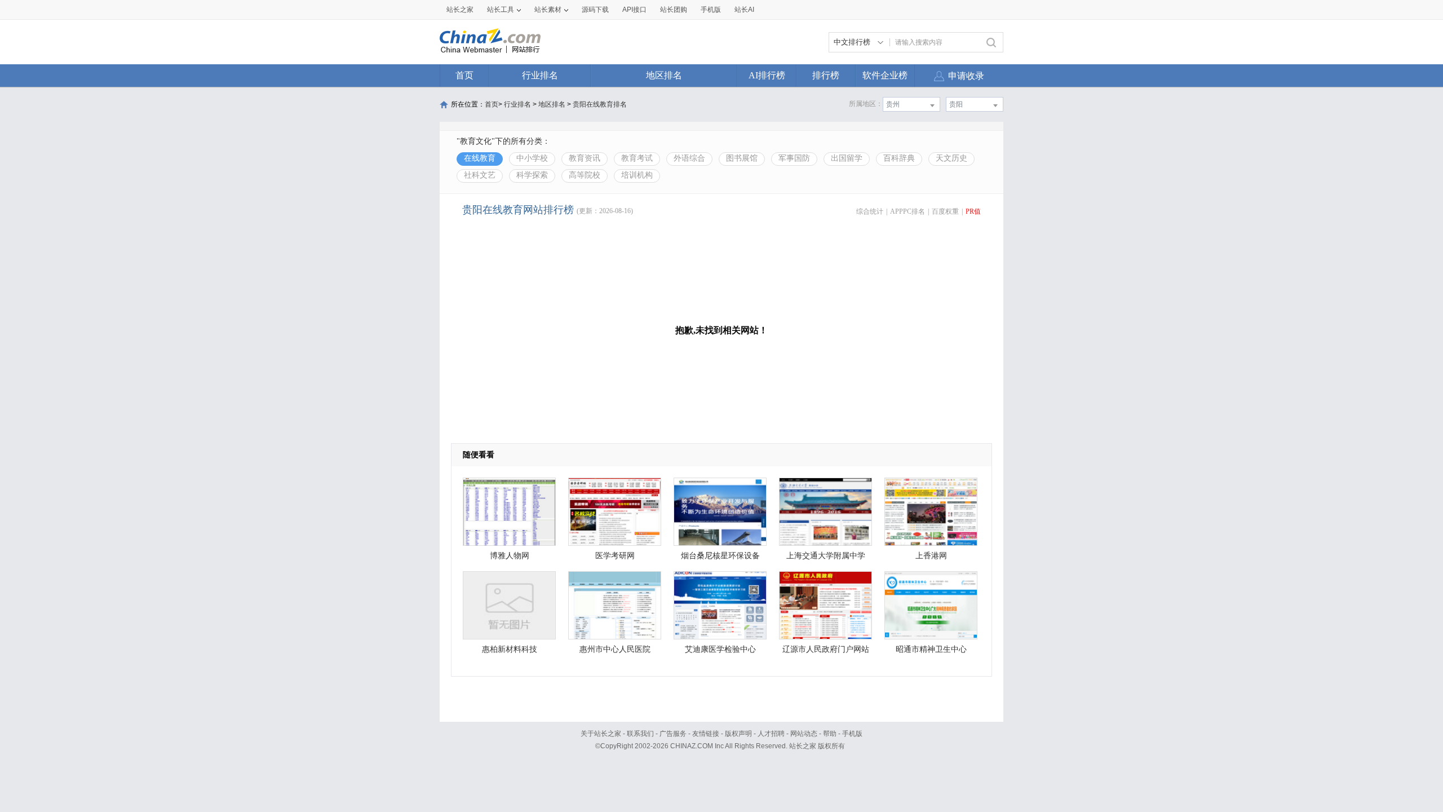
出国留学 (846, 158)
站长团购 (673, 10)
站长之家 (459, 10)
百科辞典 (899, 158)
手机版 (852, 734)
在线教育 (479, 158)
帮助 (829, 734)
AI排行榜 (767, 75)
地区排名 (664, 75)
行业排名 (540, 75)
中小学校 (532, 158)
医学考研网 (615, 555)
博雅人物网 (509, 555)
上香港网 (931, 555)
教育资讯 (584, 158)
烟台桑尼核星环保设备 (720, 555)
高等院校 (584, 175)
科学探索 (532, 175)
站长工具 (500, 10)
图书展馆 (742, 158)
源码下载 (595, 10)
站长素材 (547, 10)
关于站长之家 (601, 734)
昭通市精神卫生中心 (931, 649)
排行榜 (825, 75)
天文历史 (951, 158)
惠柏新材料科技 (509, 649)
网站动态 (803, 734)
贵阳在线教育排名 (600, 104)
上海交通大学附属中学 (825, 555)
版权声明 (738, 734)
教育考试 (637, 158)
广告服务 (673, 734)
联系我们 (640, 734)
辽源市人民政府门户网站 (825, 649)
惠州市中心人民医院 (614, 649)
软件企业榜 (885, 75)
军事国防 (794, 158)
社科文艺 (479, 175)
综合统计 (869, 211)
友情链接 (705, 734)
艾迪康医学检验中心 (720, 649)
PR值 (973, 211)
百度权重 (945, 211)
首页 (464, 75)
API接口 (634, 10)
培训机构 (637, 175)
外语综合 (689, 158)
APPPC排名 (907, 211)
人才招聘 (771, 734)
